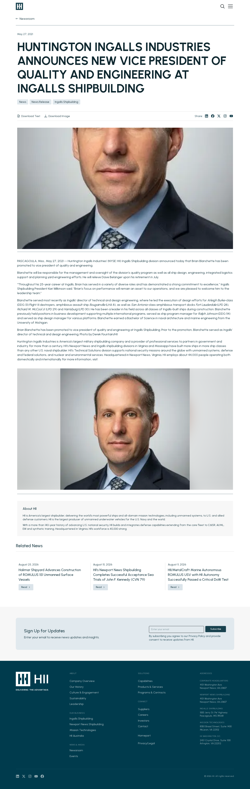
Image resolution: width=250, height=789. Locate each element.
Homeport (144, 735)
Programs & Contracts (151, 692)
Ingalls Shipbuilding (81, 718)
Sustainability (78, 698)
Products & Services (150, 686)
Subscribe (215, 629)
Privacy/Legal (146, 743)
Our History (77, 686)
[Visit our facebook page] (212, 116)
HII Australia (77, 735)
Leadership (77, 704)
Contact (143, 726)
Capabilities (145, 681)
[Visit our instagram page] (225, 116)
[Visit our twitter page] (219, 116)
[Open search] (222, 6)
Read (24, 587)
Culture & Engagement (84, 692)
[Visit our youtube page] (231, 116)
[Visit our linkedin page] (206, 116)
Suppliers (143, 709)
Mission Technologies (83, 730)
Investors (143, 720)
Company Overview (82, 681)
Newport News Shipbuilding (87, 724)
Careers (143, 714)
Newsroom (76, 750)
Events (74, 756)
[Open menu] (230, 6)
